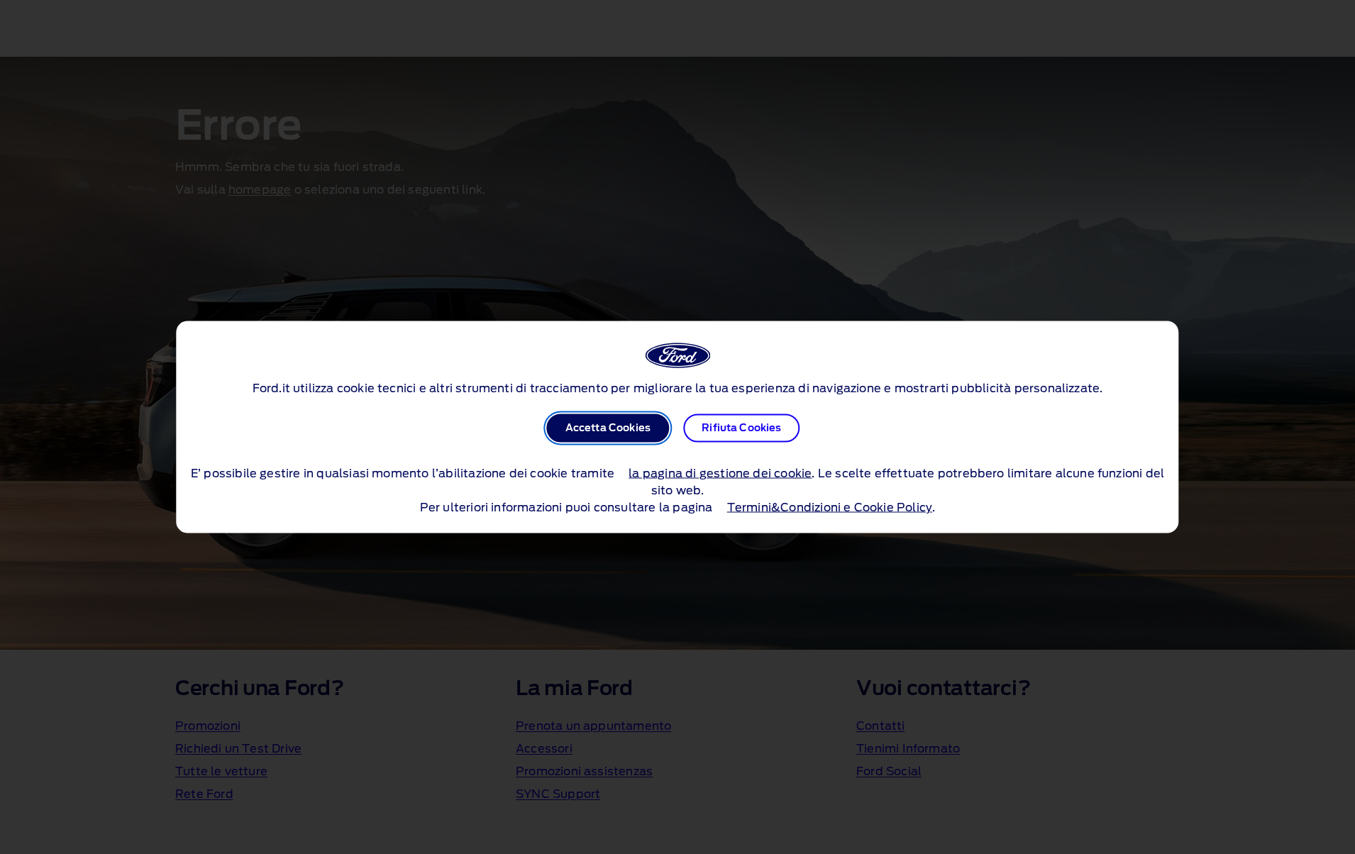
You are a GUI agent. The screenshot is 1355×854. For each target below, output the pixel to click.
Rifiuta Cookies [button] (741, 428)
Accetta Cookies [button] (608, 428)
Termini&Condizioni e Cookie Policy (829, 508)
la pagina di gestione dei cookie (720, 473)
